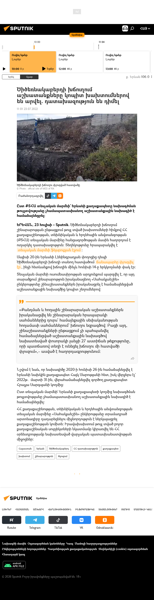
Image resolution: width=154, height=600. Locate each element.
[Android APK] (14, 565)
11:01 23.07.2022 (27, 109)
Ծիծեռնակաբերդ (59, 448)
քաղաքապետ (111, 448)
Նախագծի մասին (14, 543)
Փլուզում (62, 456)
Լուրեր (6, 509)
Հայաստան (25, 448)
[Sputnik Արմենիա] (19, 32)
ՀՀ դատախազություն (86, 448)
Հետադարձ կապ (13, 554)
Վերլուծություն (59, 509)
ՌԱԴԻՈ (125, 509)
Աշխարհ (38, 509)
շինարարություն (44, 456)
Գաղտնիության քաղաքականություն (72, 549)
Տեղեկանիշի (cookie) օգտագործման (123, 549)
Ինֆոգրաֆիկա (84, 509)
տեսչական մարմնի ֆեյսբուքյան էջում (49, 249)
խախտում (24, 456)
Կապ (69, 543)
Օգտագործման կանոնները (46, 543)
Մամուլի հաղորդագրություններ (96, 543)
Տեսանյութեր (107, 509)
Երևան (40, 448)
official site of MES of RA (41, 188)
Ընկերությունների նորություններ (24, 549)
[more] (133, 358)
